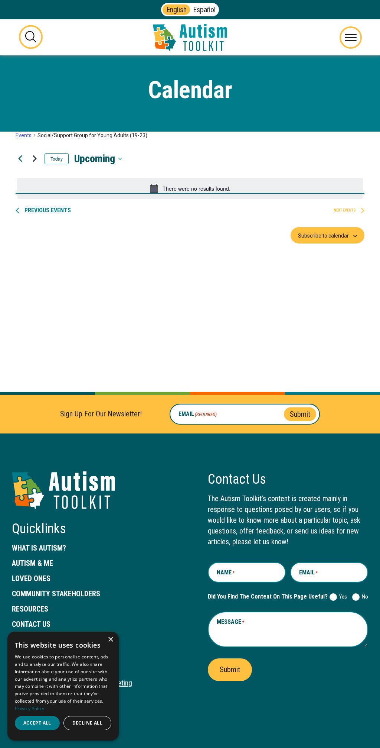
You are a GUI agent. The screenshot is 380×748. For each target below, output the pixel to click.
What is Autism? (39, 548)
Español (204, 9)
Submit (300, 413)
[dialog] (63, 686)
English (176, 9)
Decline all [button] (87, 723)
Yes (341, 596)
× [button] (110, 639)
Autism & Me (32, 563)
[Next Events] (34, 158)
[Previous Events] (20, 158)
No (363, 596)
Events (24, 135)
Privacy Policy (29, 708)
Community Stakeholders (56, 593)
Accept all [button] (37, 723)
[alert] (190, 188)
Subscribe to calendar (323, 236)
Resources (30, 608)
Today (56, 158)
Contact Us (31, 624)
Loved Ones (31, 578)
